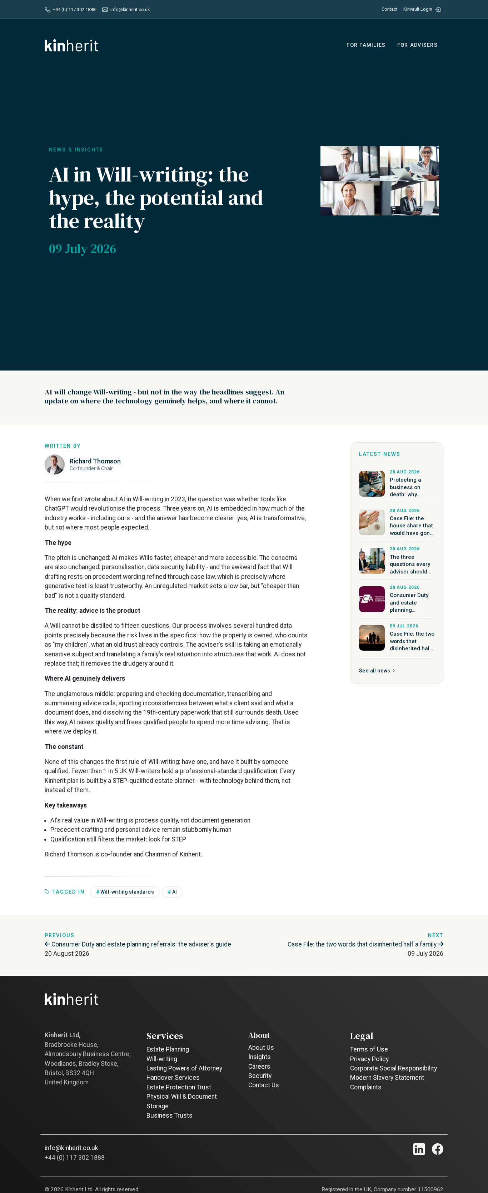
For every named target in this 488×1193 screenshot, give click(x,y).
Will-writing (161, 1059)
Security (260, 1075)
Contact (390, 9)
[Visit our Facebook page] (437, 1149)
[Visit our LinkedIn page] (419, 1149)
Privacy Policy (369, 1059)
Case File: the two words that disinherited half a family (363, 944)
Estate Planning (167, 1049)
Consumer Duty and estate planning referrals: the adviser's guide (140, 944)
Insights (259, 1056)
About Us (261, 1047)
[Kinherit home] (71, 45)
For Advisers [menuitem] (417, 45)
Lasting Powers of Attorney (184, 1068)
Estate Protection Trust (178, 1087)
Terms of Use (369, 1049)
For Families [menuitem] (366, 45)
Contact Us (263, 1085)
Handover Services (173, 1077)
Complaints (366, 1087)
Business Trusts (169, 1115)
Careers (259, 1066)
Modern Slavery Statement (387, 1077)
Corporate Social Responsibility (393, 1068)
